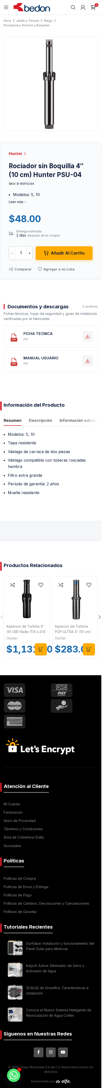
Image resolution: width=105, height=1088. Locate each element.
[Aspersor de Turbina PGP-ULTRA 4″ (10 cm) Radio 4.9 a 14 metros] (75, 599)
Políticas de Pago (18, 895)
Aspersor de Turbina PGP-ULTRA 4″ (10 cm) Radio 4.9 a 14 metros (73, 631)
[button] (41, 649)
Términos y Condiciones (23, 829)
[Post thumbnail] (15, 948)
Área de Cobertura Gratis (24, 837)
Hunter (16, 153)
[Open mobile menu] (6, 7)
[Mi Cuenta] (83, 7)
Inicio (7, 20)
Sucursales (12, 846)
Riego (48, 20)
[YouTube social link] (63, 1052)
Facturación (13, 812)
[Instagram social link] (51, 1052)
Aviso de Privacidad (20, 821)
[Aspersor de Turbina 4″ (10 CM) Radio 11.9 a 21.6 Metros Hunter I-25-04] (26, 599)
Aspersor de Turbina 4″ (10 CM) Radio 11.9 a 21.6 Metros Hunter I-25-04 (25, 631)
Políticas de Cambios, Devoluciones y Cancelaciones (46, 903)
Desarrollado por (43, 1081)
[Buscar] (73, 7)
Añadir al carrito (68, 253)
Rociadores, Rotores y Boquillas (27, 25)
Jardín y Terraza (27, 20)
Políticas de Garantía (20, 912)
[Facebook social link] (38, 1052)
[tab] (12, 421)
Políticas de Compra (20, 878)
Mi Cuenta (12, 804)
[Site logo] (31, 6)
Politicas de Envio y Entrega (26, 887)
